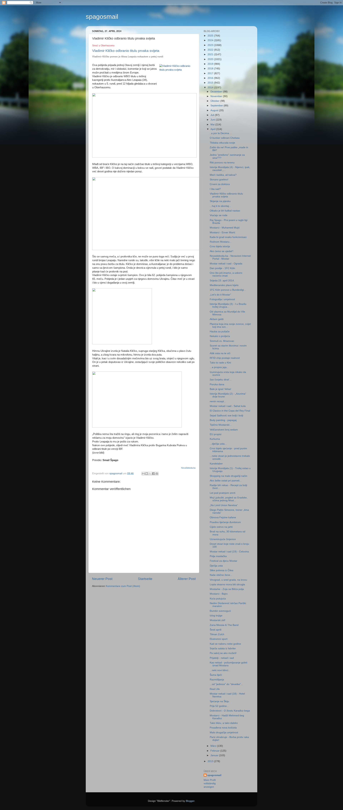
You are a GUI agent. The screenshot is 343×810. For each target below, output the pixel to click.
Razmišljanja (217, 679)
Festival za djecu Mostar (223, 561)
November (216, 96)
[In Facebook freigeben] (153, 473)
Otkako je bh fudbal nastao (225, 210)
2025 (211, 35)
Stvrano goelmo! (219, 179)
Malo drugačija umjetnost (224, 732)
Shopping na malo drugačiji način (228, 476)
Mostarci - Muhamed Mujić (225, 227)
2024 (211, 40)
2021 (211, 54)
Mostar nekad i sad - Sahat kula (228, 406)
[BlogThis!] (146, 473)
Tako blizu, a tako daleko (224, 723)
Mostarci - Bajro (219, 593)
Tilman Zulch (217, 634)
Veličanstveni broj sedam (224, 429)
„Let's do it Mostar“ (220, 294)
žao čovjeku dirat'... (221, 379)
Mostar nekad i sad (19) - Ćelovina (229, 551)
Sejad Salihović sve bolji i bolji (226, 415)
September (217, 105)
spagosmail (102, 16)
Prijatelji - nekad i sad (222, 658)
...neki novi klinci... (220, 670)
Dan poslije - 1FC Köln (222, 268)
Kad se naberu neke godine (225, 643)
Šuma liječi (216, 675)
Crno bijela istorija (220, 246)
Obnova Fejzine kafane (223, 517)
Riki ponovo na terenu (222, 162)
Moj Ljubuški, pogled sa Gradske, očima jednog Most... (228, 499)
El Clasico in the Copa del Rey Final (230, 410)
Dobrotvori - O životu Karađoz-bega (230, 710)
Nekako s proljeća (220, 336)
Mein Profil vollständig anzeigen (210, 783)
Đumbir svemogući (220, 611)
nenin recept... (218, 401)
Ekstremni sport (218, 639)
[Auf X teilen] (150, 473)
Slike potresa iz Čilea (221, 570)
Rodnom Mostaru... (221, 241)
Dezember (216, 91)
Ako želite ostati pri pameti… (226, 480)
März (213, 746)
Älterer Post (187, 579)
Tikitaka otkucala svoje (222, 142)
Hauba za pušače (220, 331)
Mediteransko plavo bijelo (224, 285)
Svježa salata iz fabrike (223, 648)
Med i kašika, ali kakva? (223, 175)
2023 (211, 45)
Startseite (145, 579)
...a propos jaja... (219, 367)
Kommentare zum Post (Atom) (123, 586)
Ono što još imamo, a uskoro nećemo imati (226, 274)
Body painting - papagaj (223, 420)
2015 (211, 82)
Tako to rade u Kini (220, 362)
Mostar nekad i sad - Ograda (226, 263)
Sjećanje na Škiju (219, 701)
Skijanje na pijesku (220, 201)
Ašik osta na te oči (220, 353)
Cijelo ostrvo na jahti (221, 527)
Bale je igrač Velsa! (220, 389)
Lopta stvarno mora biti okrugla (227, 584)
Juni (213, 119)
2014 (211, 87)
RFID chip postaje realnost (225, 358)
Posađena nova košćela (223, 727)
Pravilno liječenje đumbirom (225, 522)
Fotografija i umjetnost (222, 299)
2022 (211, 49)
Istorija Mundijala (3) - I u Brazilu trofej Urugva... (228, 305)
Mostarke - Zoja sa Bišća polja (227, 589)
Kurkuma (215, 439)
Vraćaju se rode (218, 215)
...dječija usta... (218, 443)
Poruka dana (217, 384)
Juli (212, 115)
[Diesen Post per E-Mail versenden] (143, 473)
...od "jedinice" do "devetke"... (226, 684)
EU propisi (215, 434)
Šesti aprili (215, 629)
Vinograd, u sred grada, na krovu (228, 579)
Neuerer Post (102, 579)
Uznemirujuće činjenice (223, 539)
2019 (211, 64)
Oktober (215, 101)
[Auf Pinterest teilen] (157, 473)
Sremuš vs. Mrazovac (222, 341)
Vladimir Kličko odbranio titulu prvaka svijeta (226, 195)
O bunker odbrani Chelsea (225, 138)
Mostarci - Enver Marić (222, 232)
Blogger (190, 801)
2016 (211, 78)
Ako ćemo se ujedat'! (221, 251)
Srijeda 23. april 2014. (222, 280)
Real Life (215, 689)
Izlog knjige (216, 615)
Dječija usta (216, 565)
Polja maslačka (218, 556)
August (214, 110)
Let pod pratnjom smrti (222, 493)
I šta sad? (215, 189)
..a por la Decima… (221, 133)
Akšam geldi (216, 319)
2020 (211, 59)
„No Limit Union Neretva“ (224, 505)
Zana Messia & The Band (224, 625)
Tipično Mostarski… (221, 425)
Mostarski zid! (217, 620)
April (213, 129)
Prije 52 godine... (219, 706)
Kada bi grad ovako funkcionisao (228, 237)
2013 (211, 761)
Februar (215, 750)
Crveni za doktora (220, 184)
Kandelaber (216, 463)
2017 (211, 73)
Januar (214, 755)
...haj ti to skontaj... (220, 206)
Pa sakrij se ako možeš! (223, 653)
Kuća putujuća (218, 598)
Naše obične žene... (221, 575)
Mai (212, 124)
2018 (211, 68)
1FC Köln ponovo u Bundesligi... (228, 290)
